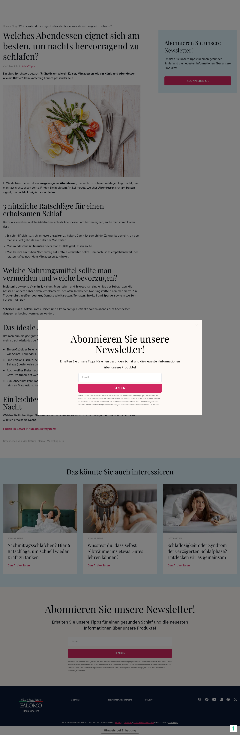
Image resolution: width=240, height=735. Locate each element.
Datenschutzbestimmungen (130, 395)
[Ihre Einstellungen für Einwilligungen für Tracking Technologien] (233, 728)
